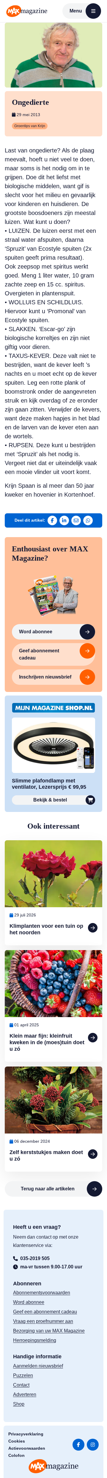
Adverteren (24, 1394)
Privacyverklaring (25, 1434)
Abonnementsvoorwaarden (41, 1292)
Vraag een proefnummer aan (43, 1321)
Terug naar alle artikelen (48, 1188)
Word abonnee (35, 631)
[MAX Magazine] (27, 11)
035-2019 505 (35, 1258)
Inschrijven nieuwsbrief (45, 676)
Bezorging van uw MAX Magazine (49, 1330)
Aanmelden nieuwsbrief (38, 1365)
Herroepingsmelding (34, 1340)
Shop (18, 1404)
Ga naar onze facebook (78, 1445)
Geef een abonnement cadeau (45, 1311)
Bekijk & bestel (50, 799)
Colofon (16, 1455)
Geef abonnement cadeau (39, 654)
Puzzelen (23, 1375)
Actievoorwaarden (26, 1448)
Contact (21, 1384)
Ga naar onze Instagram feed (93, 1445)
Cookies (16, 1441)
